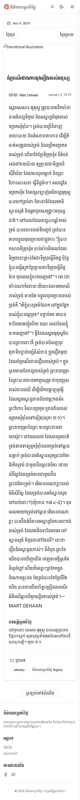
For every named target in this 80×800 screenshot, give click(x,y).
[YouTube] (13, 774)
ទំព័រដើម (7, 747)
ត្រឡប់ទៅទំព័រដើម (40, 693)
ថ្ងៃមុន (10, 35)
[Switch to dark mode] (61, 7)
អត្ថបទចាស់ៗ (10, 753)
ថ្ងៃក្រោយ (67, 35)
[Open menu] (72, 7)
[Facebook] (5, 774)
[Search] (52, 7)
